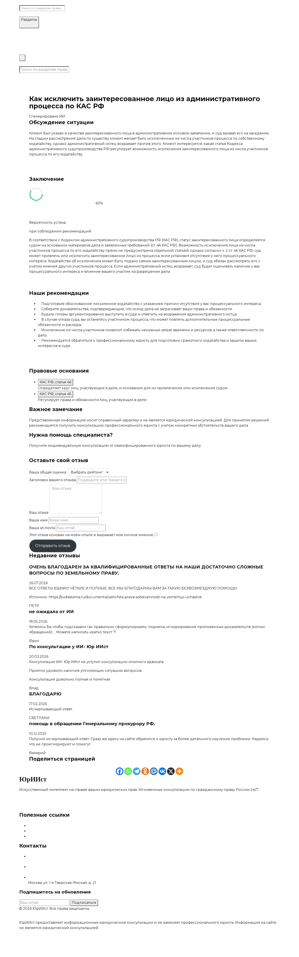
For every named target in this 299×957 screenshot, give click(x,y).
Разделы (29, 20)
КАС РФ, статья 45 (55, 394)
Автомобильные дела (39, 31)
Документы (237, 81)
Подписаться (84, 903)
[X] (171, 771)
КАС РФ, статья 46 (55, 382)
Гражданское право (78, 31)
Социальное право (161, 31)
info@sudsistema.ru (45, 862)
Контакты (27, 64)
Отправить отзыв (52, 545)
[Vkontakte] (162, 771)
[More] (179, 771)
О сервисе (37, 826)
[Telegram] (137, 771)
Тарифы (26, 52)
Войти (43, 64)
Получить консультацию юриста (59, 454)
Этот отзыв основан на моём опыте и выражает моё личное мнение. (91, 535)
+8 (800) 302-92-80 (45, 872)
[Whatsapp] (128, 771)
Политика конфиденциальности (81, 917)
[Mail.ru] (154, 771)
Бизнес (218, 31)
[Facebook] (119, 771)
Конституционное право (120, 31)
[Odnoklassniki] (145, 771)
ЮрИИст (27, 2)
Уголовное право (195, 31)
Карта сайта (38, 836)
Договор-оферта (34, 917)
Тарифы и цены (42, 831)
